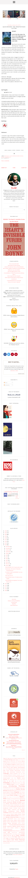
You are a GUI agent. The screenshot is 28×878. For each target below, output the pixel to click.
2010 (6, 588)
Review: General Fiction (12, 815)
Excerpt (23, 778)
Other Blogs (19, 793)
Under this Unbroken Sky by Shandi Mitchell (14, 266)
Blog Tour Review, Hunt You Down (14, 741)
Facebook (9, 150)
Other (22, 150)
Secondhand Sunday (16, 833)
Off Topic (8, 793)
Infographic (22, 784)
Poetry (8, 795)
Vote (9, 838)
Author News (15, 759)
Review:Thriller (14, 832)
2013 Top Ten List (9, 575)
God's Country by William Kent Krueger (14, 744)
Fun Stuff (11, 781)
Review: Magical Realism (15, 820)
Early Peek (13, 778)
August (7, 553)
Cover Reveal (5, 776)
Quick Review (13, 155)
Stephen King (6, 835)
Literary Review (6, 789)
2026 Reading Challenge (11, 491)
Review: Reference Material (9, 826)
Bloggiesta (9, 764)
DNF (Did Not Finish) (19, 776)
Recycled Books (16, 798)
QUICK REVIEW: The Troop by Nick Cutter (13, 567)
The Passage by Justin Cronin (14, 271)
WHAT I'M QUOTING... (14, 362)
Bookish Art (18, 768)
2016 (6, 541)
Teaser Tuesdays (20, 835)
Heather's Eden (20, 782)
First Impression (11, 779)
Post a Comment (5, 160)
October (7, 550)
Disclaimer (13, 776)
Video (7, 838)
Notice (4, 793)
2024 (6, 534)
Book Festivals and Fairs (14, 765)
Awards (4, 761)
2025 (6, 532)
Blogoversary (22, 764)
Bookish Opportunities (15, 770)
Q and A (20, 795)
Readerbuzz (13, 745)
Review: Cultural (21, 812)
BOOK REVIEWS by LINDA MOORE (14, 743)
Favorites (5, 779)
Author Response (21, 759)
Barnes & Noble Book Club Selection (14, 761)
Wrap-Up (20, 841)
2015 (6, 543)
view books (17, 498)
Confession (9, 775)
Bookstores (18, 772)
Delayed (9, 776)
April (7, 560)
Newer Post (4, 167)
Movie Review (22, 790)
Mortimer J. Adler (14, 370)
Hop (24, 782)
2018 (6, 537)
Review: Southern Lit (16, 827)
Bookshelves (12, 772)
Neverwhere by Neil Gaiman (14, 265)
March (7, 562)
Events (19, 778)
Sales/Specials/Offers (7, 833)
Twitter (13, 150)
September (8, 551)
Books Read (6, 772)
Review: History (22, 817)
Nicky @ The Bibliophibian (13, 734)
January (7, 565)
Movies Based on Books (8, 792)
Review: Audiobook (6, 806)
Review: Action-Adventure (11, 803)
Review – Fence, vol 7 (13, 735)
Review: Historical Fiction (12, 817)
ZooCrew (8, 842)
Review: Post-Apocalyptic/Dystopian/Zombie (14, 824)
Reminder (12, 800)
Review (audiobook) (7, 802)
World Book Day (15, 841)
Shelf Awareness (14, 605)
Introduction (5, 787)
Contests (14, 775)
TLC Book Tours (16, 837)
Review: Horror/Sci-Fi (6, 157)
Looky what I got (12, 789)
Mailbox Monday (20, 789)
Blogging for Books (16, 764)
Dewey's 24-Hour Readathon (14, 600)
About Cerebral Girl (18, 758)
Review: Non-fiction (12, 823)
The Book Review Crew (14, 740)
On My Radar (13, 793)
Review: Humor (17, 818)
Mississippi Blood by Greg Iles (14, 276)
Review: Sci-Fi (6, 827)
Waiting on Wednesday (15, 838)
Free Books (22, 779)
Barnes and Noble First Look (14, 762)
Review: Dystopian (6, 814)
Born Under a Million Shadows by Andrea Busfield (14, 268)
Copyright (18, 775)
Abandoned (12, 758)
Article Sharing (8, 760)
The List (10, 836)
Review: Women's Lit (17, 830)
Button (23, 772)
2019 (6, 536)
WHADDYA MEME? (10, 839)
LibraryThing (14, 602)
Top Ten (23, 836)
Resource (17, 800)
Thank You (5, 836)
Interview (5, 786)
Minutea (5, 790)
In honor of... (17, 784)
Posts (6, 382)
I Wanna (8, 784)
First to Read (17, 779)
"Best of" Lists (6, 758)
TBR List (13, 835)
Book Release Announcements (18, 767)
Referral (8, 800)
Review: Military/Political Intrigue (14, 821)
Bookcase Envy (12, 769)
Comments (7, 385)
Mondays (18, 790)
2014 (6, 544)
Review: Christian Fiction (15, 808)
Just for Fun (11, 787)
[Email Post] (14, 153)
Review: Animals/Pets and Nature (18, 805)
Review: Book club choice (16, 806)
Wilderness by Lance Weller (14, 270)
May (7, 558)
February (8, 563)
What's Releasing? (20, 840)
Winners (5, 841)
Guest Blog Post (13, 782)
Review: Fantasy (14, 814)
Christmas (15, 773)
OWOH (23, 793)
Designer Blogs (17, 877)
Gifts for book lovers (20, 781)
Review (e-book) (19, 155)
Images (12, 784)
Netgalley (7, 155)
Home (14, 167)
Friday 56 (5, 781)
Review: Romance (21, 826)
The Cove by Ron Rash (14, 263)
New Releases (22, 792)
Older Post (24, 167)
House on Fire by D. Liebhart (14, 282)
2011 (6, 587)
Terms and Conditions (17, 854)
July (6, 555)
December (8, 546)
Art (3, 759)
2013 (6, 583)
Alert (24, 758)
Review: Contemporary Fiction (11, 811)
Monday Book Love (12, 790)
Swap (10, 835)
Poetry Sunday (14, 795)
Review (22, 800)
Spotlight (23, 833)
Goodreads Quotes (21, 373)
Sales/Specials (22, 832)
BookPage (23, 770)
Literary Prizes (22, 787)
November (8, 548)
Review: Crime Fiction (13, 812)
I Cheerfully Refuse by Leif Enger (14, 280)
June (7, 556)
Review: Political (21, 823)
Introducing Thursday (17, 786)
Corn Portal (22, 775)
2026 (6, 531)
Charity (11, 773)
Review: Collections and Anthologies (16, 809)
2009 (6, 590)
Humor (4, 784)
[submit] (24, 209)
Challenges (6, 773)
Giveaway (6, 783)
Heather (10, 493)
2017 (6, 539)
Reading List (9, 798)
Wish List (9, 841)
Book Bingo (5, 765)
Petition (4, 795)
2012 (6, 585)
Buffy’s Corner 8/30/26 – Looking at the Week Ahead (14, 738)
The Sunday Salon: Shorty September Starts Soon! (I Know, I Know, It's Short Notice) (14, 747)
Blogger (16, 869)
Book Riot (14, 599)
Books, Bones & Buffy (13, 736)
